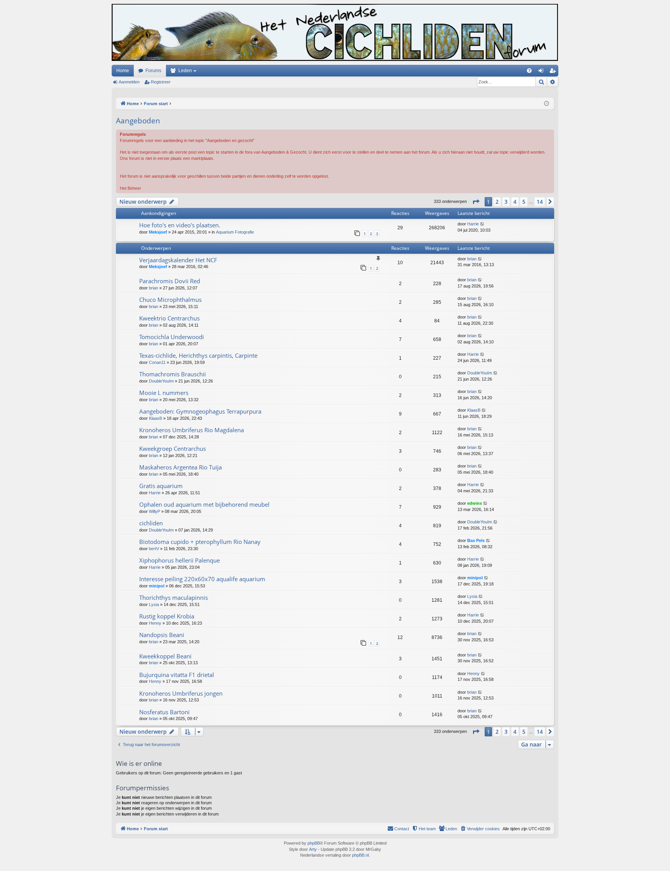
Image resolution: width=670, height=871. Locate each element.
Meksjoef (158, 232)
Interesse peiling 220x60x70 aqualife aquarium (202, 579)
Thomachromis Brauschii (172, 374)
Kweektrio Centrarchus (169, 318)
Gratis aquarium (161, 486)
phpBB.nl (360, 855)
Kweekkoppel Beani (165, 656)
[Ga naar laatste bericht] (482, 224)
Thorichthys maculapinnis (173, 597)
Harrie (473, 224)
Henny (155, 623)
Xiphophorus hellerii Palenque (179, 560)
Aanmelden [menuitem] (542, 72)
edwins (474, 503)
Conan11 (157, 362)
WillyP (154, 511)
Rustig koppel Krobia (166, 616)
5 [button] (523, 201)
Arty (313, 849)
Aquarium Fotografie (235, 232)
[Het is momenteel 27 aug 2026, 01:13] (546, 103)
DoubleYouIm (161, 381)
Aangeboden (138, 121)
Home (122, 70)
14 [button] (540, 201)
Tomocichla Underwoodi (171, 337)
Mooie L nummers (163, 393)
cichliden (151, 523)
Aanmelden (129, 82)
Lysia (154, 604)
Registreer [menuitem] (554, 72)
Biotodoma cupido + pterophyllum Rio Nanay (200, 541)
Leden (185, 70)
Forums (153, 70)
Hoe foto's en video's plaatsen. (179, 225)
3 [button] (506, 201)
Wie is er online (139, 763)
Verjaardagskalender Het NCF (178, 260)
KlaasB (155, 418)
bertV (154, 548)
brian (472, 258)
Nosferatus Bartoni (164, 712)
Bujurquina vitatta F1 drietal (176, 675)
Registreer (161, 82)
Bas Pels (476, 540)
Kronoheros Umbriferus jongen (181, 693)
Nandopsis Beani (161, 635)
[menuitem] (529, 70)
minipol (156, 586)
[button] (476, 201)
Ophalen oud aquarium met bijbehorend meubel (204, 504)
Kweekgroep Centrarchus (172, 448)
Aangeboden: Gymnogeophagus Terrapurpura (200, 411)
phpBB (313, 843)
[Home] (335, 32)
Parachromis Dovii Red (169, 281)
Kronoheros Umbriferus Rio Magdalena (191, 430)
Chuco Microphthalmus (170, 299)
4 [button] (514, 201)
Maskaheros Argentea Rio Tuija (180, 467)
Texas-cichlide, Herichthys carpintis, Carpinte (198, 355)
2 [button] (497, 201)
